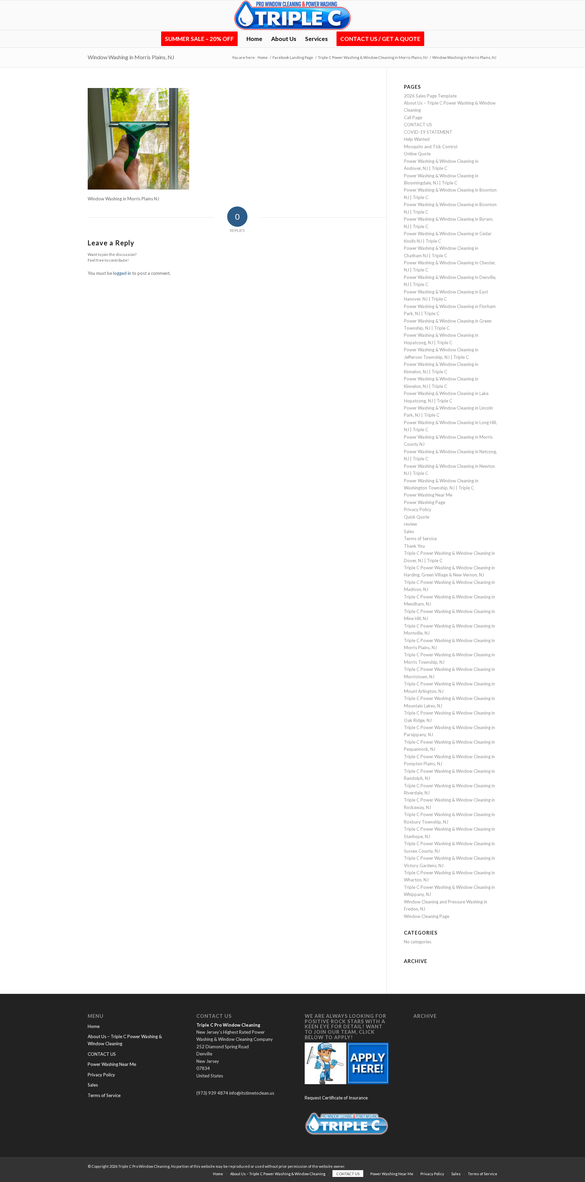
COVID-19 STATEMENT (428, 132)
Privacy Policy (417, 509)
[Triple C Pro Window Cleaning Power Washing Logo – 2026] (292, 15)
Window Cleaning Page (426, 916)
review (410, 524)
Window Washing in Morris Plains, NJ (131, 57)
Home (94, 1026)
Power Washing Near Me (428, 495)
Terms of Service (420, 538)
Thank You (414, 546)
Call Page (413, 117)
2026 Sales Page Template (430, 95)
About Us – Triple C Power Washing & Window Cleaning (125, 1040)
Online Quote (417, 153)
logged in (122, 273)
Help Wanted (417, 139)
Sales (409, 531)
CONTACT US (418, 124)
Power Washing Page (424, 502)
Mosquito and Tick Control (430, 146)
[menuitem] (199, 38)
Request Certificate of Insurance (336, 1097)
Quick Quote (416, 517)
